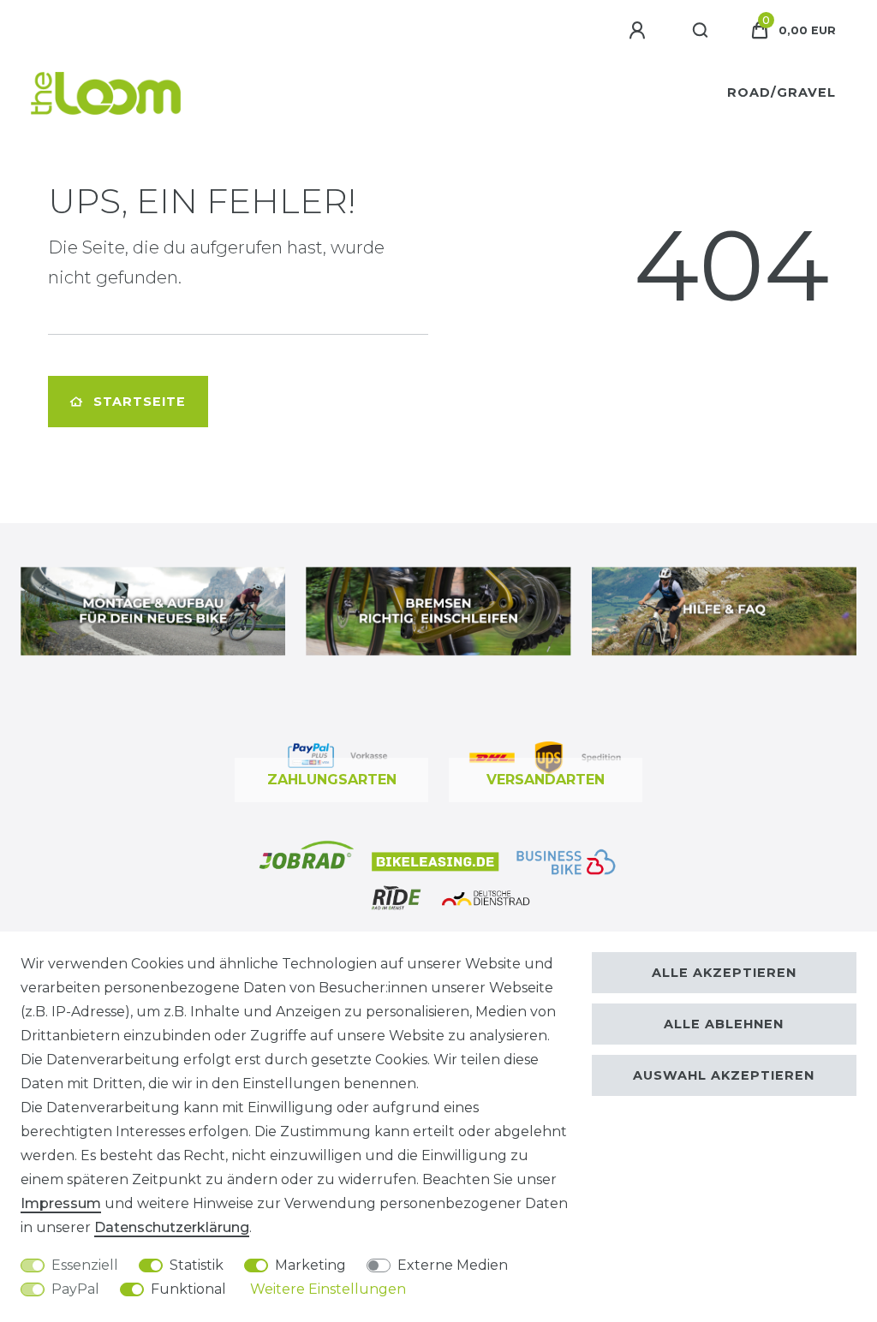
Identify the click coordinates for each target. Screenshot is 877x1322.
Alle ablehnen (724, 1024)
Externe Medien (452, 1265)
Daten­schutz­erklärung (171, 1227)
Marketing (310, 1265)
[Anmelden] (639, 31)
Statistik (197, 1265)
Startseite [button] (139, 401)
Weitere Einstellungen (328, 1289)
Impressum (61, 1203)
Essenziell (84, 1265)
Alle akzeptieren (724, 972)
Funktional (188, 1289)
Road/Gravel (781, 92)
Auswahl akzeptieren (723, 1075)
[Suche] (701, 31)
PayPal (75, 1289)
